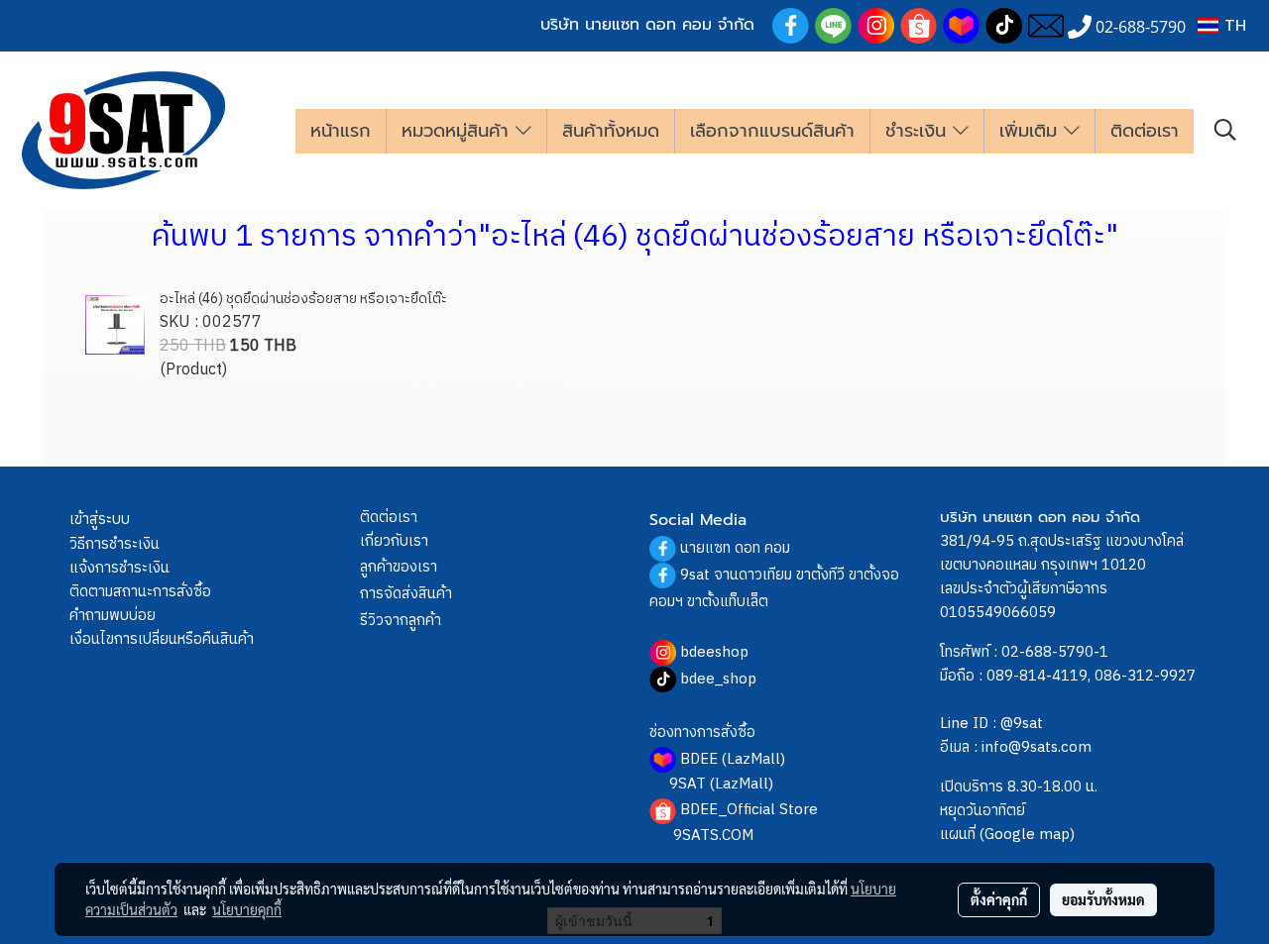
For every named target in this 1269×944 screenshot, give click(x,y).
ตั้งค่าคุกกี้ (999, 899)
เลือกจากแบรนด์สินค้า (772, 131)
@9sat (1021, 723)
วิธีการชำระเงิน (114, 544)
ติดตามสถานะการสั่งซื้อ (140, 591)
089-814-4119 (1037, 676)
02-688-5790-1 (1054, 652)
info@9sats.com (1036, 747)
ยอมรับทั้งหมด (1103, 899)
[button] (1225, 130)
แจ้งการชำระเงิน (119, 568)
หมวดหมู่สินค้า (459, 131)
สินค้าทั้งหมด (610, 131)
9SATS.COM (713, 835)
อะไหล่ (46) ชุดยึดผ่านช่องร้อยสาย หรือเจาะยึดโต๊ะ (303, 298)
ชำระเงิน (919, 131)
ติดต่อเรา (1144, 131)
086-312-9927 (1145, 676)
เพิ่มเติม (1031, 131)
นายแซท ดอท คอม (735, 548)
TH (1232, 26)
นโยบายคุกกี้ (247, 909)
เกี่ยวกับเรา (394, 541)
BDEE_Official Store (749, 809)
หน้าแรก (340, 131)
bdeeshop (714, 652)
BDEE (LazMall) (732, 759)
